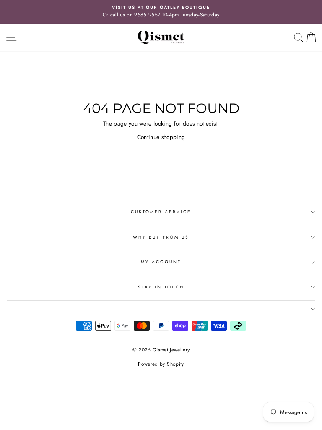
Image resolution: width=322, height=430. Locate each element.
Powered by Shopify (161, 364)
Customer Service (161, 212)
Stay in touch (161, 287)
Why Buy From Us (161, 237)
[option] (161, 11)
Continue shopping (161, 137)
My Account (161, 262)
